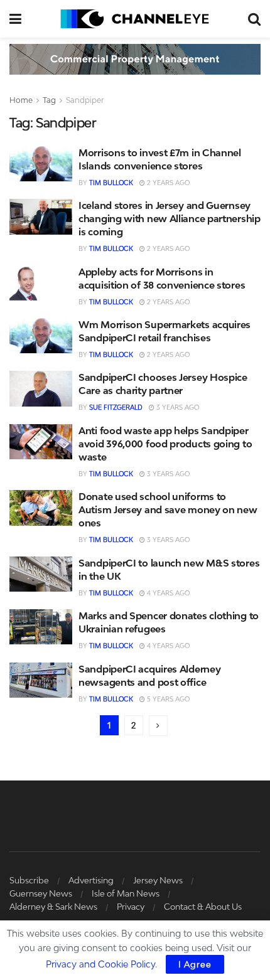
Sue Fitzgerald (116, 407)
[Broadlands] (135, 58)
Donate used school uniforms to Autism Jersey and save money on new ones (167, 509)
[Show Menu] (15, 19)
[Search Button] (254, 19)
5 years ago (167, 699)
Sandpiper (85, 100)
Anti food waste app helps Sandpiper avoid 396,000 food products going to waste (165, 443)
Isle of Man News (125, 893)
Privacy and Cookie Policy (100, 964)
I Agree (195, 964)
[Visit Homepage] (134, 18)
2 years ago (167, 182)
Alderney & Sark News (53, 907)
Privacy (130, 907)
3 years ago (176, 407)
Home (21, 100)
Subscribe (29, 880)
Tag (49, 100)
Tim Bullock (111, 182)
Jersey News (158, 880)
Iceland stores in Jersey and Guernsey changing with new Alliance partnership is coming (169, 218)
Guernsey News (40, 893)
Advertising (91, 880)
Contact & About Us (203, 907)
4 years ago (167, 593)
